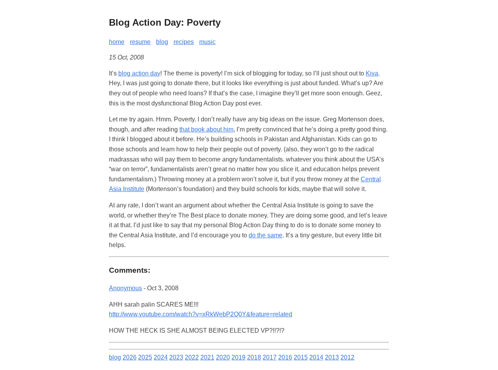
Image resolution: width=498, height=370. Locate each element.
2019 (238, 357)
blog (162, 42)
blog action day (139, 73)
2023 (176, 357)
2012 (347, 357)
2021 (207, 357)
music (207, 42)
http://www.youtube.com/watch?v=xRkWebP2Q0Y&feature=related (200, 314)
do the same (265, 235)
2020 (223, 357)
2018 (254, 357)
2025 (145, 357)
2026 (130, 357)
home (116, 42)
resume (140, 42)
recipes (184, 42)
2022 (192, 357)
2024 (161, 357)
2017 (270, 357)
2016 (285, 357)
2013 (332, 357)
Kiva (372, 73)
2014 (316, 357)
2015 (301, 357)
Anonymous (125, 288)
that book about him (206, 129)
